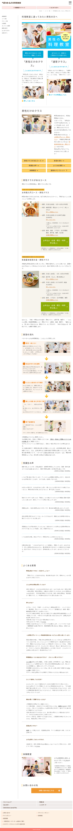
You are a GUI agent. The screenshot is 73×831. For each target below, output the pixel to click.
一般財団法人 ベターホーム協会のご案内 (13, 821)
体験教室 (33, 170)
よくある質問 (58, 165)
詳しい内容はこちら (52, 212)
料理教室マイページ (20, 7)
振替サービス (62, 706)
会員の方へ (5, 33)
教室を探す (5, 28)
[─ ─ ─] (70, 3)
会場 (27, 730)
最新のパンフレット (58, 170)
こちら (44, 621)
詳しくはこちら (29, 101)
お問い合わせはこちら (46, 790)
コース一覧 (47, 11)
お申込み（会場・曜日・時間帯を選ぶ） (54, 242)
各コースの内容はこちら (58, 95)
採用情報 (40, 815)
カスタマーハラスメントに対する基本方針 (14, 824)
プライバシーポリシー (43, 813)
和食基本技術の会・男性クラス (62, 144)
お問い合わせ (6, 813)
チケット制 (5, 21)
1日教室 (4, 23)
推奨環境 (5, 818)
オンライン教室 (6, 26)
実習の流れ (58, 161)
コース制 (28, 662)
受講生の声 (33, 165)
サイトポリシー (7, 815)
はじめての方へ (55, 7)
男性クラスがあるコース (32, 161)
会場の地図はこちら (52, 235)
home (40, 11)
